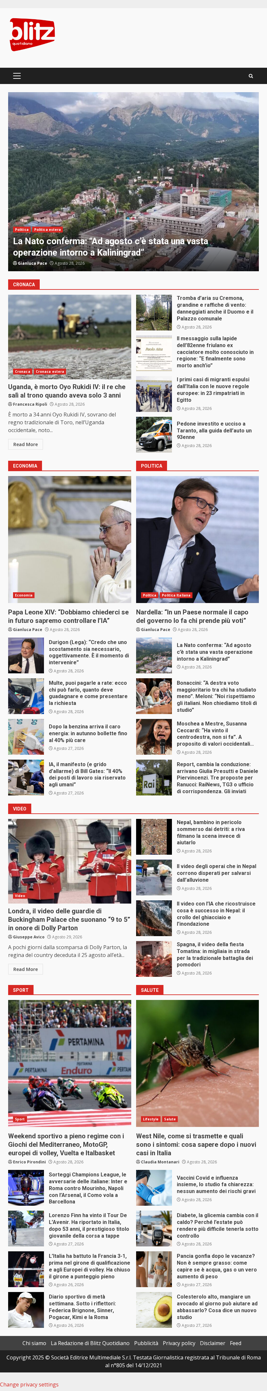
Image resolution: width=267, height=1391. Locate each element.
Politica (150, 595)
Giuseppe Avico (29, 937)
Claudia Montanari (160, 1162)
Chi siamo (34, 1343)
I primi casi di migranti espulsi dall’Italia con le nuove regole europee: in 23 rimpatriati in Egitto (154, 394)
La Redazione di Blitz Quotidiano (90, 1343)
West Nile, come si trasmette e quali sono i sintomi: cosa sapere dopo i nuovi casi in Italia (197, 1063)
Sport (20, 1119)
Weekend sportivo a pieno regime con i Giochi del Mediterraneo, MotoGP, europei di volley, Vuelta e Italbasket (69, 1063)
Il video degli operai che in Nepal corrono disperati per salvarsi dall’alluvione (154, 877)
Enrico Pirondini (29, 1162)
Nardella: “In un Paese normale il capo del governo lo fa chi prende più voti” (197, 539)
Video (20, 895)
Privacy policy (179, 1343)
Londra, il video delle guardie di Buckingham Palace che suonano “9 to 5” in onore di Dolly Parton (69, 861)
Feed (235, 1343)
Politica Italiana (176, 595)
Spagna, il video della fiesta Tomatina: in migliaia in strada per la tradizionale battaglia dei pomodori (154, 959)
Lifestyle (151, 1119)
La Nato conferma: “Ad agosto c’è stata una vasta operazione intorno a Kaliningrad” (154, 655)
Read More (25, 444)
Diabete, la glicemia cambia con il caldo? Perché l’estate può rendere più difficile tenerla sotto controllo (154, 1228)
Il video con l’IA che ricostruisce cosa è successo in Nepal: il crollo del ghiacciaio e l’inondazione (154, 918)
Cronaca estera (50, 371)
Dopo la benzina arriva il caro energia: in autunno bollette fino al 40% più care (26, 737)
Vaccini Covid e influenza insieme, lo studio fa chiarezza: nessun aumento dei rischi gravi (154, 1188)
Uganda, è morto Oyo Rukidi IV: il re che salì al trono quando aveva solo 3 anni (69, 337)
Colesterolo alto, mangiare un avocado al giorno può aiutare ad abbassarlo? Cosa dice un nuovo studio (154, 1310)
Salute (170, 1119)
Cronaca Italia (48, 229)
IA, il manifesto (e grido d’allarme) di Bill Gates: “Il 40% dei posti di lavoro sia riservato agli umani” (26, 777)
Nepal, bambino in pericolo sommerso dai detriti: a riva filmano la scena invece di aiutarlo (154, 837)
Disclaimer (212, 1343)
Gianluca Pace (27, 629)
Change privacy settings (29, 1384)
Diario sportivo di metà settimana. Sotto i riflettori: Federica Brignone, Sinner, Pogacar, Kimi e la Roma (26, 1310)
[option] (133, 181)
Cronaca (22, 229)
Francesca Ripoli (35, 263)
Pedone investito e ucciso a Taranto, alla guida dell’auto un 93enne (154, 435)
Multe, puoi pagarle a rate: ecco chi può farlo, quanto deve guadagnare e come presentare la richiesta (26, 696)
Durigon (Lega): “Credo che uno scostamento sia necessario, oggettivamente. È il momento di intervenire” (26, 655)
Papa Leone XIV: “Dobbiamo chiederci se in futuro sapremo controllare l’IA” (69, 539)
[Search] (251, 76)
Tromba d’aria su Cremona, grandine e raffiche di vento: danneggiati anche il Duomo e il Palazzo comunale (133, 181)
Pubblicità (146, 1343)
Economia (24, 595)
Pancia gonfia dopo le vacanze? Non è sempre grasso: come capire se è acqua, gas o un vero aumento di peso (154, 1269)
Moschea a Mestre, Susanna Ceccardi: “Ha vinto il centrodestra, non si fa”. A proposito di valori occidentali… (154, 737)
